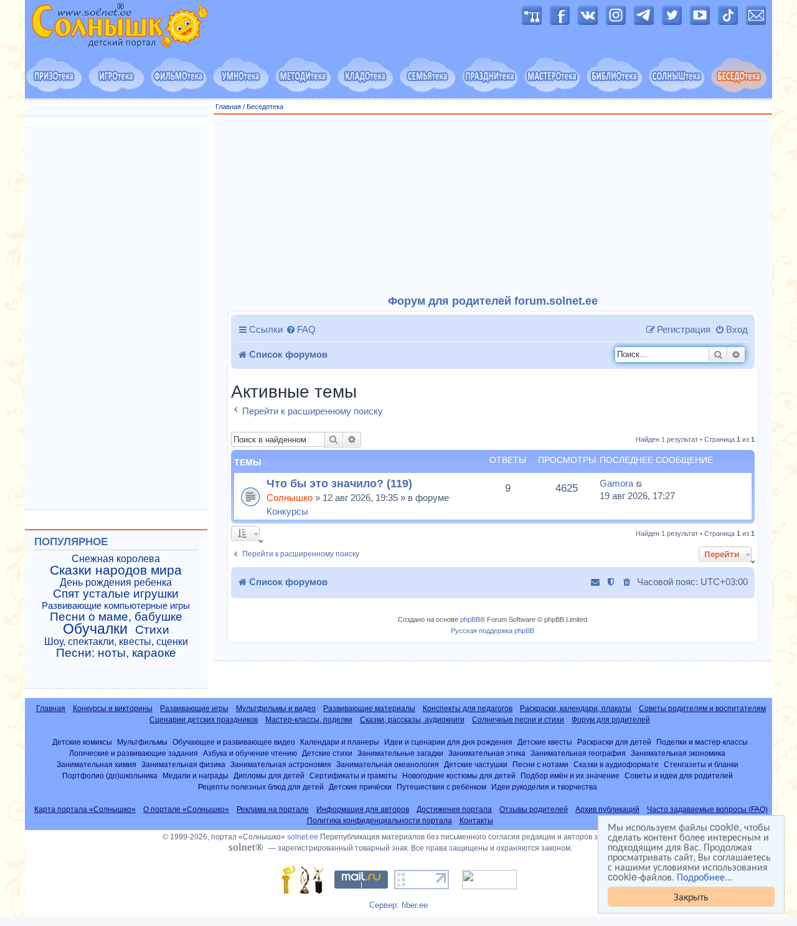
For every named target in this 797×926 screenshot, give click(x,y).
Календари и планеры (339, 742)
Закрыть (691, 896)
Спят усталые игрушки (116, 593)
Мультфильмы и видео (276, 708)
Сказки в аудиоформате (616, 764)
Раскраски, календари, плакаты (575, 708)
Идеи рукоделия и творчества (544, 787)
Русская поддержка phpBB (492, 630)
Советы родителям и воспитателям (702, 708)
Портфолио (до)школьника (110, 775)
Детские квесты (544, 742)
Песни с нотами (540, 764)
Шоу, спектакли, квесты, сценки (116, 641)
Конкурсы (287, 511)
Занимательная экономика (678, 753)
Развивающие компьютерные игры (116, 606)
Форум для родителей (611, 719)
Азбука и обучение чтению (250, 753)
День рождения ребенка (116, 582)
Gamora (616, 483)
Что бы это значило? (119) (339, 483)
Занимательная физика (183, 764)
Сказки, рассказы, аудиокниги (412, 719)
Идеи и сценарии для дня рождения (448, 742)
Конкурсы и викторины (113, 708)
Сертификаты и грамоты (353, 775)
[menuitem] (301, 329)
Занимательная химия (96, 764)
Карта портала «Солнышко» (85, 809)
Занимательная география (578, 753)
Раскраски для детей (614, 742)
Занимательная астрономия (280, 764)
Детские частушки (475, 764)
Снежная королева (116, 558)
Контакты (476, 820)
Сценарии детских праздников (203, 719)
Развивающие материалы (369, 708)
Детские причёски (360, 787)
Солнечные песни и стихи (518, 719)
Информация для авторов (362, 809)
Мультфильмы (142, 742)
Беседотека (265, 106)
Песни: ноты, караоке (116, 653)
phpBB (470, 619)
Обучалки (95, 628)
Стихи (152, 630)
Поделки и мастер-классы (702, 742)
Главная (228, 106)
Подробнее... (704, 877)
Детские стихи (327, 753)
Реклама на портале (273, 809)
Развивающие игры (194, 708)
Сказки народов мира (116, 570)
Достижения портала (454, 809)
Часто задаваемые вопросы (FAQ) (707, 809)
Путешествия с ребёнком (441, 787)
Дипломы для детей (268, 775)
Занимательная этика (487, 753)
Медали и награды (196, 775)
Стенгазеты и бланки (701, 764)
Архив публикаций (607, 809)
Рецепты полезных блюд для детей (261, 787)
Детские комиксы (82, 742)
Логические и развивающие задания (133, 753)
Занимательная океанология (387, 764)
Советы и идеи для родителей (679, 775)
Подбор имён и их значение (570, 775)
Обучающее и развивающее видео (233, 742)
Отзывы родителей (533, 809)
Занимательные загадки (400, 753)
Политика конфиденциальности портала (379, 820)
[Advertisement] (493, 205)
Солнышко (289, 497)
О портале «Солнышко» (186, 809)
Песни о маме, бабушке (116, 617)
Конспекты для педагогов (467, 708)
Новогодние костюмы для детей (459, 775)
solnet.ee (302, 837)
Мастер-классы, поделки (308, 719)
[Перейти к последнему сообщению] (640, 483)
